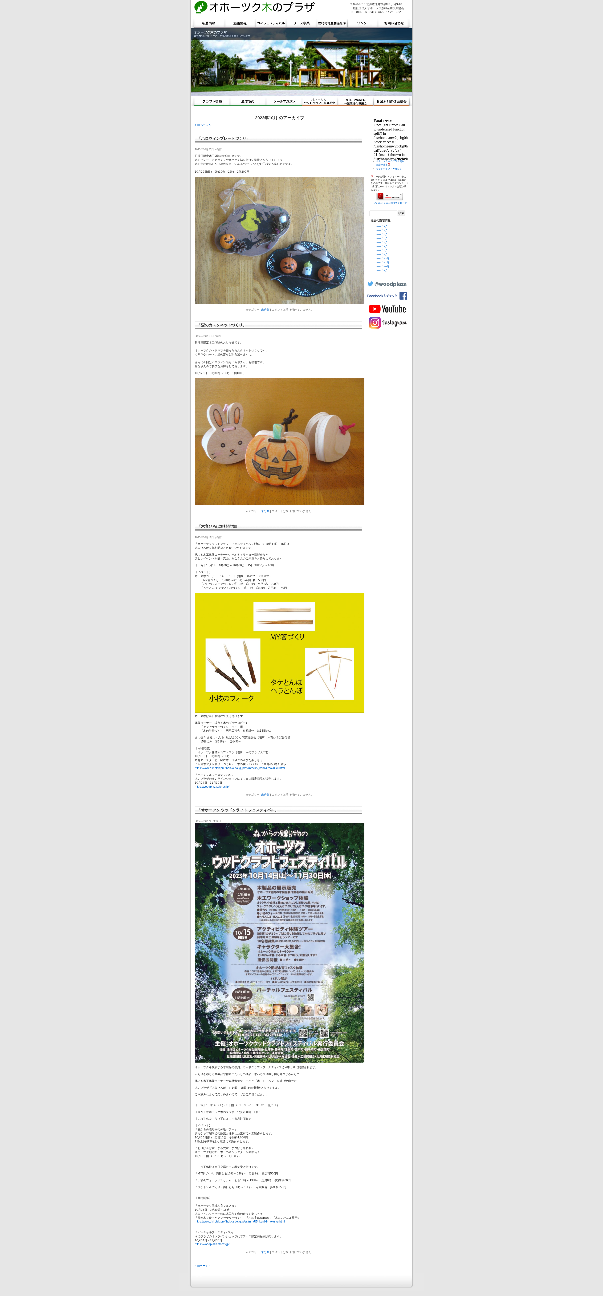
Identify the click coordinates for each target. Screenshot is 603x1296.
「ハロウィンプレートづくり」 (223, 138)
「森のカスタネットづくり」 (221, 325)
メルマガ (284, 101)
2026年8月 (382, 226)
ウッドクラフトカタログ (389, 168)
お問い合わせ (395, 23)
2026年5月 (382, 238)
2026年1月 (382, 254)
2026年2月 (382, 250)
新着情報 (208, 23)
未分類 (265, 309)
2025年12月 (382, 258)
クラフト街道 (210, 101)
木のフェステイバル (271, 23)
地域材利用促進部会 (392, 101)
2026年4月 (382, 242)
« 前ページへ (203, 124)
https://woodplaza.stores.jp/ (212, 786)
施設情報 (240, 23)
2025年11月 (382, 262)
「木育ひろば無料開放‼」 (219, 526)
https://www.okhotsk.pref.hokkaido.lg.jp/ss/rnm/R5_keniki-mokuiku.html (240, 768)
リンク (363, 23)
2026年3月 (382, 246)
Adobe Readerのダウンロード (391, 203)
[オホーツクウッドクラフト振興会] (320, 101)
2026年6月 (382, 234)
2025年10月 (382, 266)
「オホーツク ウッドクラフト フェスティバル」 (237, 810)
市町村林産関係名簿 (332, 23)
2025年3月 (382, 270)
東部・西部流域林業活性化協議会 (355, 101)
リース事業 (301, 23)
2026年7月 (382, 230)
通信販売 (248, 101)
